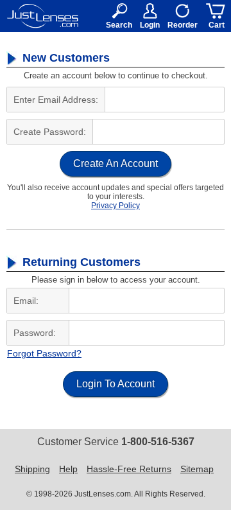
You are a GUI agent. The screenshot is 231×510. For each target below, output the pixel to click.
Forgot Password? (44, 353)
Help (68, 469)
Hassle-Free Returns (129, 469)
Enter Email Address (54, 99)
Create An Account (115, 163)
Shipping (32, 469)
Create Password (48, 132)
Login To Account (115, 383)
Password (33, 333)
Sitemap (197, 469)
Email (24, 300)
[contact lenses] (42, 16)
